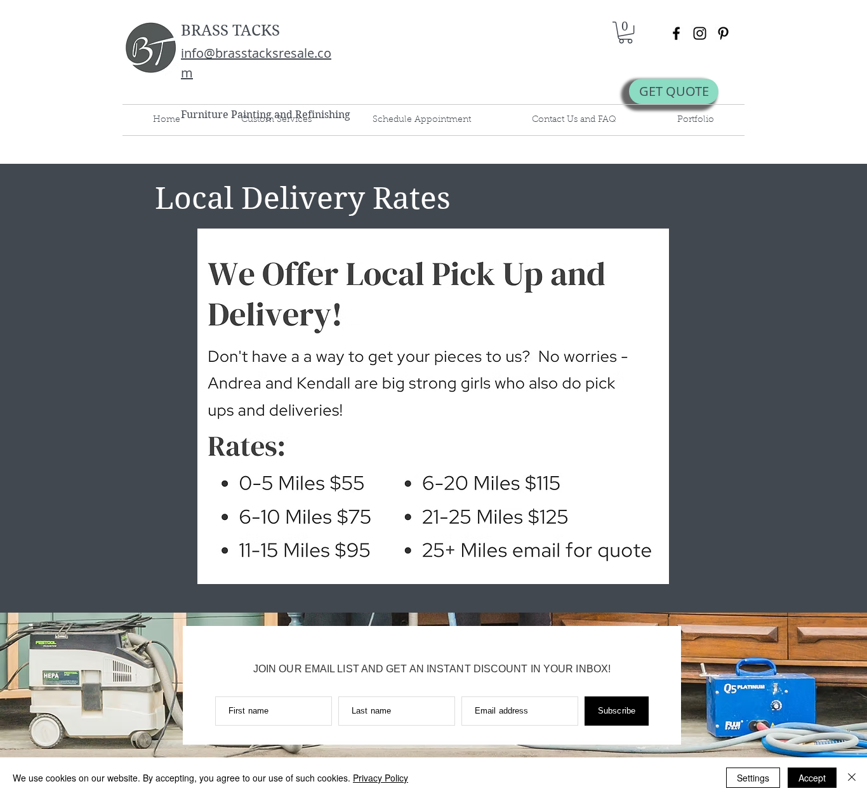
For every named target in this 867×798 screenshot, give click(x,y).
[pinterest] (723, 33)
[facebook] (676, 33)
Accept (812, 777)
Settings (753, 777)
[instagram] (699, 33)
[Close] (851, 778)
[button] (625, 32)
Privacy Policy (380, 777)
